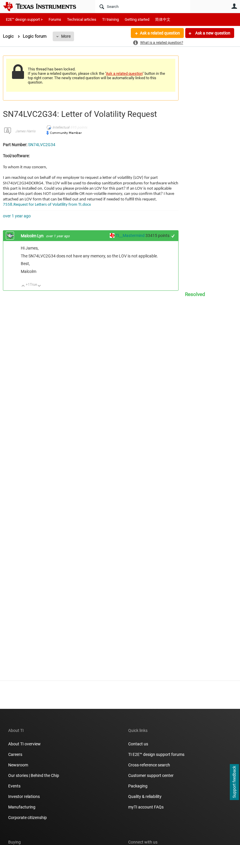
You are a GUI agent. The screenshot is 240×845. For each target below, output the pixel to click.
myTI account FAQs (146, 807)
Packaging (138, 786)
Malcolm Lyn (32, 235)
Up (23, 286)
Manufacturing (21, 807)
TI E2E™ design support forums (156, 754)
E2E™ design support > (24, 19)
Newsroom (18, 765)
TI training (110, 19)
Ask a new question (212, 33)
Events (14, 786)
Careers (15, 754)
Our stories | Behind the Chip (33, 775)
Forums (55, 19)
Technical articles (81, 19)
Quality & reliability (145, 796)
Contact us (138, 744)
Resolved (195, 294)
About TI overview (24, 744)
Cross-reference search (149, 765)
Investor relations (24, 796)
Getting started (137, 19)
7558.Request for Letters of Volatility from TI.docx (47, 204)
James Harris (25, 131)
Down (39, 286)
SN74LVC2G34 (41, 144)
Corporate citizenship (27, 817)
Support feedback (234, 782)
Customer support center (151, 775)
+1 (173, 236)
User (234, 6)
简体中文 (162, 19)
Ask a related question (160, 33)
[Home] (44, 6)
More (66, 36)
